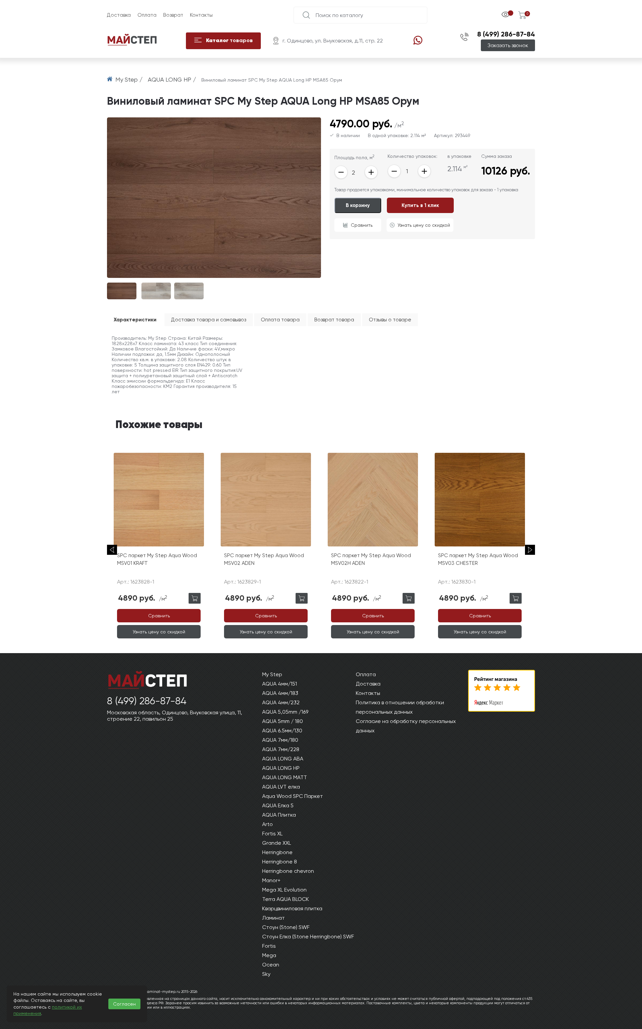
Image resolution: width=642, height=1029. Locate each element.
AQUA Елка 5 (278, 805)
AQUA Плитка (279, 815)
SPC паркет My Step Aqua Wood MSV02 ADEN (264, 559)
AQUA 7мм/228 (280, 749)
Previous (112, 550)
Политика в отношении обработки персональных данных (400, 707)
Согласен (124, 1004)
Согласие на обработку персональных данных (406, 726)
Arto (267, 824)
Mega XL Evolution (284, 890)
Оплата (146, 15)
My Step (272, 674)
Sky (266, 974)
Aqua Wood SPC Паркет (292, 796)
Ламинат (273, 918)
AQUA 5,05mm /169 (285, 712)
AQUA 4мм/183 (280, 693)
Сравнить (361, 225)
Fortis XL (272, 833)
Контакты (201, 15)
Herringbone (277, 852)
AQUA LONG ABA (282, 758)
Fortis (269, 946)
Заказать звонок (508, 45)
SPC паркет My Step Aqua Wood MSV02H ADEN (371, 559)
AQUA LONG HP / (173, 79)
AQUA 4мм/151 (279, 684)
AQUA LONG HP (281, 768)
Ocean (270, 964)
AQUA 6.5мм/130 (282, 730)
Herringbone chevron (288, 871)
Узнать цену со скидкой (424, 225)
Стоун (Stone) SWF (286, 927)
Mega (269, 955)
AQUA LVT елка (281, 787)
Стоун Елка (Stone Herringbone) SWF (308, 936)
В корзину (358, 205)
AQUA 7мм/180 (280, 740)
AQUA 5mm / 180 (282, 721)
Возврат (173, 15)
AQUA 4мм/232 (281, 702)
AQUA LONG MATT (284, 777)
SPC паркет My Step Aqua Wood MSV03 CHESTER (478, 559)
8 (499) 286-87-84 (506, 34)
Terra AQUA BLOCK (285, 899)
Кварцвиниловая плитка (292, 908)
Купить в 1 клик (420, 205)
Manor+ (271, 880)
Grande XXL (276, 843)
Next (530, 550)
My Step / (129, 79)
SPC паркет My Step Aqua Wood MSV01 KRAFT (157, 559)
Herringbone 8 (279, 861)
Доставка (119, 15)
